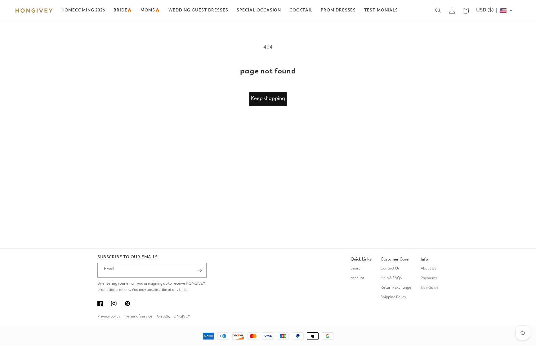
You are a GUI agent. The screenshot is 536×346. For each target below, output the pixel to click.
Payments (429, 278)
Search (357, 268)
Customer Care (395, 259)
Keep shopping (268, 98)
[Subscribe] (199, 270)
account (357, 278)
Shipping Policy (393, 297)
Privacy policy (108, 316)
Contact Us (390, 268)
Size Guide (430, 288)
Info (424, 259)
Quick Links (361, 259)
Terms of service (138, 316)
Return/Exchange (396, 288)
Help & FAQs (391, 278)
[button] (123, 10)
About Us (428, 268)
